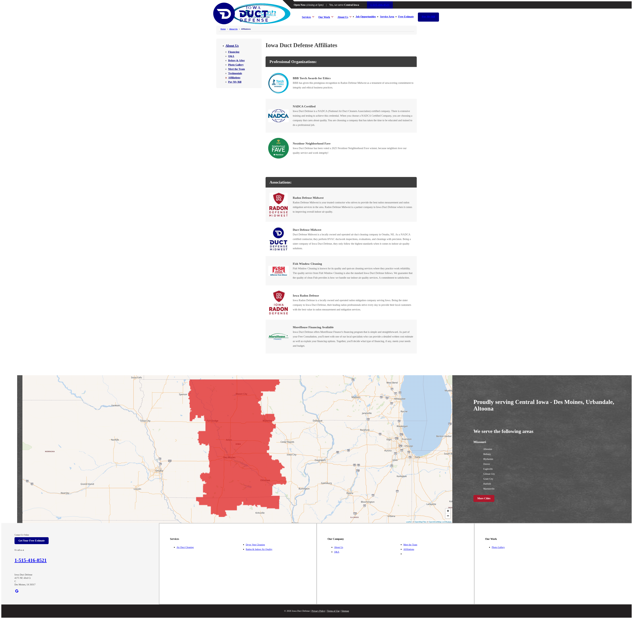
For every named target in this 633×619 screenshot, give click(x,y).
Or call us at (19, 550)
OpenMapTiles (420, 521)
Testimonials (235, 73)
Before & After (236, 60)
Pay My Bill (428, 16)
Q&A (231, 56)
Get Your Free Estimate (31, 540)
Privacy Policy (318, 611)
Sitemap (345, 611)
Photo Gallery (236, 64)
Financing (233, 51)
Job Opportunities (366, 16)
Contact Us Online (22, 535)
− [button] (448, 516)
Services (306, 17)
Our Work (324, 17)
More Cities (483, 498)
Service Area (387, 16)
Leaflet (408, 521)
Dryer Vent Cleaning (255, 544)
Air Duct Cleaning (185, 547)
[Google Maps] (17, 591)
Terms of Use (333, 611)
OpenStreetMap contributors (440, 521)
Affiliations (234, 77)
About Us (342, 17)
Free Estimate (406, 16)
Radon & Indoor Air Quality (259, 549)
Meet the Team (236, 69)
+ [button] (448, 511)
